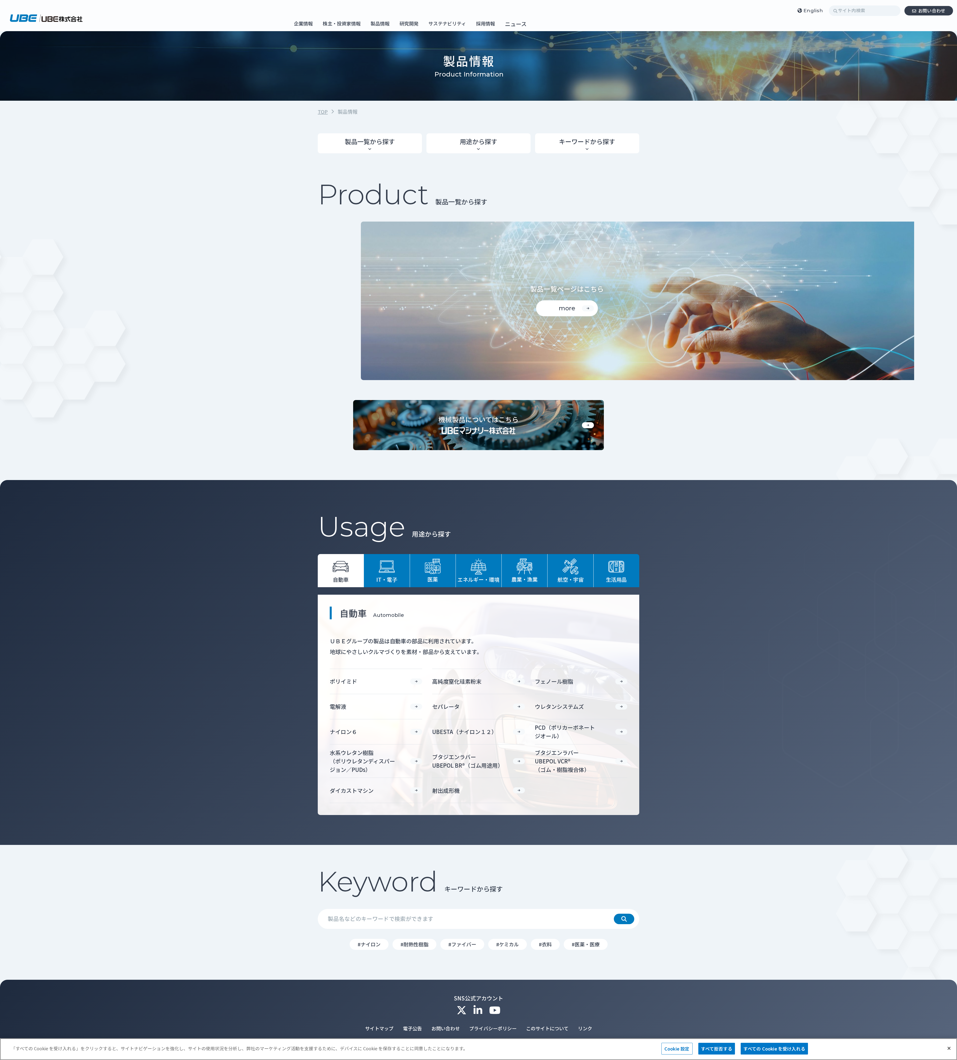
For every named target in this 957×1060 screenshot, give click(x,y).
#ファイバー (462, 944)
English (813, 10)
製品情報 (380, 24)
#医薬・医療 (586, 944)
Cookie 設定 (677, 1048)
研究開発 (408, 24)
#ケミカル (507, 944)
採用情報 (485, 24)
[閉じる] (949, 1048)
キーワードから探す (587, 141)
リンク (585, 1028)
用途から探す (478, 141)
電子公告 (412, 1028)
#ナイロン (369, 944)
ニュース (516, 24)
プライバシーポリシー (493, 1028)
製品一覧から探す (370, 141)
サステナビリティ (447, 24)
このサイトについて (547, 1028)
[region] (478, 1049)
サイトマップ (379, 1028)
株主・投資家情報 (342, 24)
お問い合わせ (932, 10)
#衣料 (545, 944)
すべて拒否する (716, 1048)
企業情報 (303, 24)
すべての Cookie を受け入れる (774, 1048)
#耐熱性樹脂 (414, 944)
